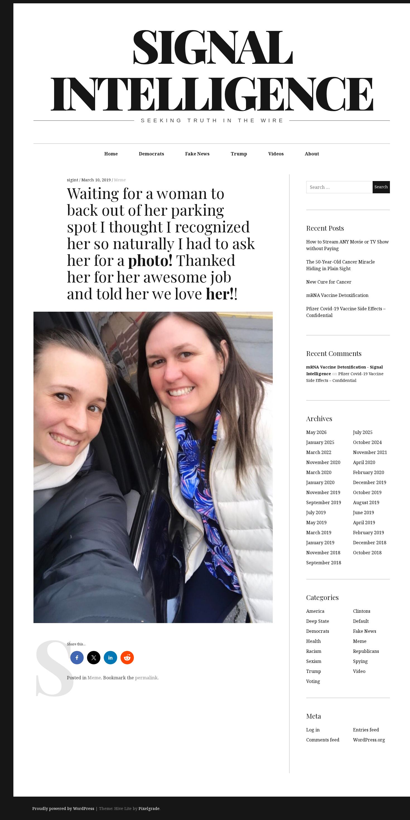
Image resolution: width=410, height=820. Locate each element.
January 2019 (320, 543)
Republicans (366, 651)
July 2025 (363, 432)
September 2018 (323, 563)
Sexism (313, 661)
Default (361, 621)
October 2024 (367, 442)
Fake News (197, 154)
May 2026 (316, 432)
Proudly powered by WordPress (63, 808)
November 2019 (323, 492)
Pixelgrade (149, 808)
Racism (313, 651)
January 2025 (320, 442)
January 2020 (320, 482)
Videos (276, 154)
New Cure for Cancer (328, 282)
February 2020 (368, 472)
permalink (146, 678)
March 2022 (318, 452)
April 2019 (364, 522)
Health (313, 641)
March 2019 (318, 532)
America (315, 611)
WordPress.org (369, 740)
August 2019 (366, 502)
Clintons (361, 611)
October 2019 (367, 492)
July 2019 (316, 512)
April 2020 (364, 462)
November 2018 (323, 553)
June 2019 (363, 512)
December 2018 (369, 543)
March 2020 (318, 472)
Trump (239, 154)
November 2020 (323, 462)
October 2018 (367, 553)
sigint (73, 179)
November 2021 (370, 452)
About (312, 154)
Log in (313, 730)
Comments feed (322, 740)
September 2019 (323, 502)
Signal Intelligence (211, 68)
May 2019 (316, 522)
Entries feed (366, 730)
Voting (313, 681)
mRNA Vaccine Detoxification (337, 295)
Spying (360, 661)
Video (359, 671)
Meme (120, 179)
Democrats (151, 154)
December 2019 (369, 482)
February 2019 (368, 532)
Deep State (317, 621)
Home (111, 154)
